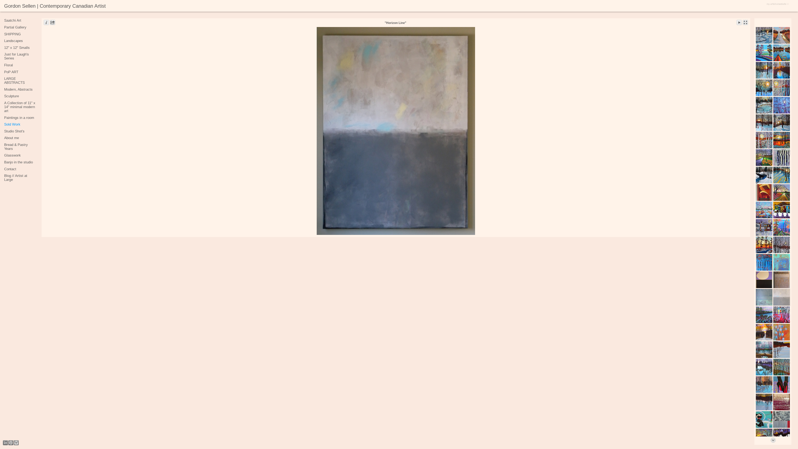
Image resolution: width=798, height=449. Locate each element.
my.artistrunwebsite (776, 3)
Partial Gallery (15, 27)
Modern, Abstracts (18, 89)
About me (11, 138)
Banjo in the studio (18, 162)
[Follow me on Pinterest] (10, 442)
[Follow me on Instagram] (16, 442)
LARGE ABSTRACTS (14, 81)
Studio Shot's (14, 131)
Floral (8, 65)
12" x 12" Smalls (17, 48)
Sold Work (12, 124)
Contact (10, 169)
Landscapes (13, 41)
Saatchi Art (12, 20)
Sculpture (11, 96)
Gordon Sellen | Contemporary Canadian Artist (55, 6)
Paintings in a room (19, 118)
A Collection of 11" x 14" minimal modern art (19, 107)
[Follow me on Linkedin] (5, 442)
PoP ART (11, 72)
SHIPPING (12, 34)
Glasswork (12, 155)
